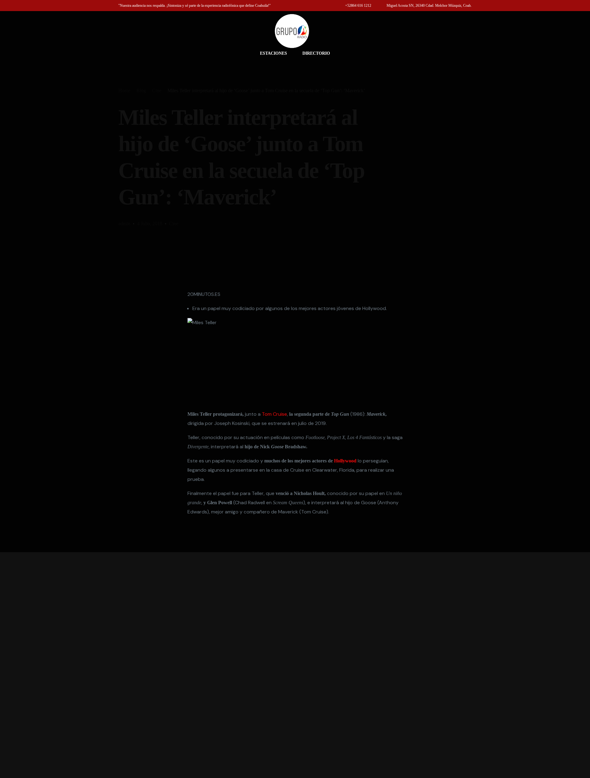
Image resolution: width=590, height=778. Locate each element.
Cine (173, 223)
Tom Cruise (274, 414)
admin (124, 223)
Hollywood (345, 460)
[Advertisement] (295, 665)
